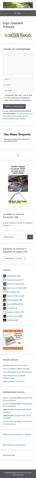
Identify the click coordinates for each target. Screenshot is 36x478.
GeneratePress (18, 475)
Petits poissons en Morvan (13, 381)
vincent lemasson (14, 280)
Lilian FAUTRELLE (14, 296)
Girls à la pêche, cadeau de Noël (16, 369)
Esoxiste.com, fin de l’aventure (15, 365)
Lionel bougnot (13, 300)
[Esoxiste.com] (18, 5)
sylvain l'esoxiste (9, 398)
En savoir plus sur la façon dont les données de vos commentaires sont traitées (18, 116)
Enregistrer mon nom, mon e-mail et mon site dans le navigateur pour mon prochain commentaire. (18, 97)
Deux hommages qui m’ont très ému (17, 372)
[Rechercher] (30, 237)
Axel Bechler (12, 276)
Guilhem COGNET (14, 284)
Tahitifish (10, 320)
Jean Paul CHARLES (15, 288)
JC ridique (11, 308)
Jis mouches (12, 292)
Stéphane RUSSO (14, 312)
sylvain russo (12, 316)
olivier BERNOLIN (13, 304)
